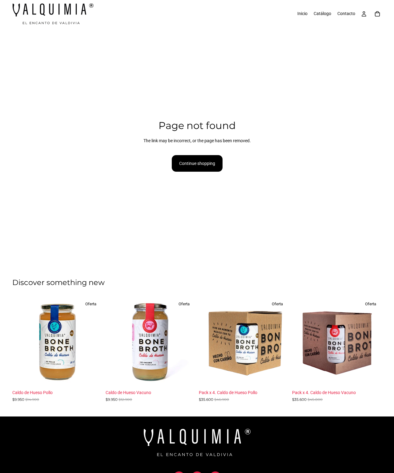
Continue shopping (197, 163)
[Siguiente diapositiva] (92, 342)
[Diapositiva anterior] (21, 342)
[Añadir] (92, 377)
